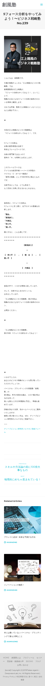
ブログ (38, 661)
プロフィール (28, 658)
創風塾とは (16, 658)
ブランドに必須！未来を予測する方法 (19, 537)
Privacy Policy (9, 676)
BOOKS (29, 661)
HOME (6, 658)
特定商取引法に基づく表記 (26, 676)
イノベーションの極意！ (14, 585)
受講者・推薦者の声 (15, 661)
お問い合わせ (22, 665)
